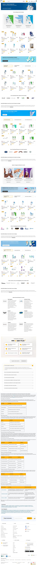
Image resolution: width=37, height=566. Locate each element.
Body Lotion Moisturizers (4, 510)
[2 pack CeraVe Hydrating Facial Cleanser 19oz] (14, 138)
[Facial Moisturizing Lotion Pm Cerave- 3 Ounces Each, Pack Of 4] (5, 83)
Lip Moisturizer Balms (4, 512)
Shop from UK (7, 559)
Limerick (14, 545)
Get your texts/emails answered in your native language (30, 545)
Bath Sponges (3, 513)
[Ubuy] (3, 1)
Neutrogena (26, 505)
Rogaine (7, 505)
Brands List (14, 527)
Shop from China (29, 559)
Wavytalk (10, 506)
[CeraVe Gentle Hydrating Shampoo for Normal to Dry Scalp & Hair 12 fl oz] (22, 203)
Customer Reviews (15, 528)
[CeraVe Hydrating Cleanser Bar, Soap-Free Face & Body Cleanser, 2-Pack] (5, 126)
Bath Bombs (25, 512)
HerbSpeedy (3, 506)
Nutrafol (13, 505)
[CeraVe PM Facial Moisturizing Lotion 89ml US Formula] (5, 72)
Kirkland (32, 506)
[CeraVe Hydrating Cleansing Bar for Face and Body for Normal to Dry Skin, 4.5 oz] (31, 138)
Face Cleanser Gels (27, 511)
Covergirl (19, 506)
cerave (8, 75)
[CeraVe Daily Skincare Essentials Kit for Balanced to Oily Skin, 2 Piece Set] (31, 268)
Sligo (13, 551)
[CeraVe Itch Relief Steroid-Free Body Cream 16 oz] (23, 34)
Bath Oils (8, 512)
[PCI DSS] (2, 556)
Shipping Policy (3, 534)
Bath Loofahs (29, 512)
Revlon (22, 506)
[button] (30, 1)
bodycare (13, 397)
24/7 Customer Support (30, 543)
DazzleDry (10, 505)
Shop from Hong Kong (17, 559)
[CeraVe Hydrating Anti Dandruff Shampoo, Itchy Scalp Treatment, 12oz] (5, 46)
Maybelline (26, 506)
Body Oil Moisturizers (18, 511)
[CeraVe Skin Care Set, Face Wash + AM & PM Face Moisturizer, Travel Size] (5, 268)
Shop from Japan (12, 559)
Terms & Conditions (14, 562)
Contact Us (2, 527)
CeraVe (8, 37)
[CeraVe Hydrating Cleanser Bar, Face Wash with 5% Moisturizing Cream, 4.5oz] (22, 126)
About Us (24, 562)
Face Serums (10, 510)
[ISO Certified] (8, 556)
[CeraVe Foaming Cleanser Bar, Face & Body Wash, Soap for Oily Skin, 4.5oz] (14, 126)
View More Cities (15, 552)
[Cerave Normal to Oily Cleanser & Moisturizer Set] (31, 257)
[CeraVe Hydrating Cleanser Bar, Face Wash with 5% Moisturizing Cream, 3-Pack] (31, 83)
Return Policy (14, 529)
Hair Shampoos (32, 510)
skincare (8, 416)
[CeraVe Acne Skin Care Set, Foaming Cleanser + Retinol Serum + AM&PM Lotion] (14, 257)
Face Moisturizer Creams (15, 510)
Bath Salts (11, 512)
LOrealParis (6, 506)
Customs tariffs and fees (4, 533)
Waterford (14, 547)
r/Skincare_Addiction (4, 497)
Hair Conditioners (27, 510)
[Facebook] (31, 562)
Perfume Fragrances (22, 510)
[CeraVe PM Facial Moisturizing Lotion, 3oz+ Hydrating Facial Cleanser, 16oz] (14, 72)
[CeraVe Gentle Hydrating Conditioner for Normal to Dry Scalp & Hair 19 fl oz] (31, 203)
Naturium (16, 506)
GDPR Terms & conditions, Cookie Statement (17, 536)
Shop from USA (2, 559)
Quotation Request (3, 528)
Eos (23, 506)
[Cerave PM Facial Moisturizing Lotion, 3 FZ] (22, 72)
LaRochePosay (22, 505)
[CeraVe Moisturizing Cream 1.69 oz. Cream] (31, 46)
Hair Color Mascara (4, 511)
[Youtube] (33, 562)
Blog (13, 534)
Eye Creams (22, 511)
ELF (31, 505)
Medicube (29, 505)
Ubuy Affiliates (15, 537)
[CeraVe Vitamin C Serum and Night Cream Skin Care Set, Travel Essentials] (22, 268)
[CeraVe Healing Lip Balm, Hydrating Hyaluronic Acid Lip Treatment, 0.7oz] (31, 34)
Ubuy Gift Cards (15, 533)
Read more (9, 160)
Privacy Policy (19, 562)
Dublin (14, 542)
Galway (14, 546)
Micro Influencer (3, 535)
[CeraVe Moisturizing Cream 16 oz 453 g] (23, 46)
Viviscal (29, 506)
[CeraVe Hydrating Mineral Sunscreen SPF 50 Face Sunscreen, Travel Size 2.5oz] (5, 34)
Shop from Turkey (3, 560)
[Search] (26, 1)
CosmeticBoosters (17, 505)
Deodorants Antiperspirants (11, 511)
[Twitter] (35, 562)
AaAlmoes (13, 506)
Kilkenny (14, 550)
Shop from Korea (23, 559)
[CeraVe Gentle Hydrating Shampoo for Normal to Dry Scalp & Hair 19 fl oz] (14, 203)
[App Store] (27, 551)
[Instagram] (32, 562)
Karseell (2, 505)
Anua (5, 505)
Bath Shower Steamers (20, 512)
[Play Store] (31, 551)
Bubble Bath (15, 512)
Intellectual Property (3, 529)
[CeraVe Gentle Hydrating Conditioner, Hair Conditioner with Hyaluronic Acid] (5, 214)
